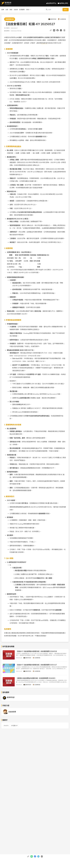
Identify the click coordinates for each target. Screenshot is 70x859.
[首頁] (6, 3)
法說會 (16, 9)
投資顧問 (22, 9)
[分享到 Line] (54, 30)
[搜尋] (47, 10)
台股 (6, 9)
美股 (11, 9)
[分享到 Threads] (64, 30)
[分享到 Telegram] (60, 30)
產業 (2, 9)
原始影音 (44, 43)
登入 (65, 9)
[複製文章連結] (50, 30)
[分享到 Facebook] (57, 30)
